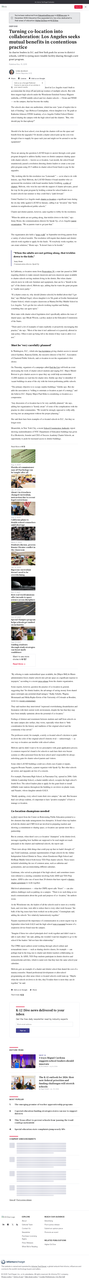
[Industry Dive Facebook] (8, 1224)
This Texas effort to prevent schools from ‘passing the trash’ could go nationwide (44, 1121)
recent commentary (27, 700)
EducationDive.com (46, 15)
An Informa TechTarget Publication (44, 2)
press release (43, 681)
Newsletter (26, 1232)
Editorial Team (27, 1224)
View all (12, 1200)
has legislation (45, 351)
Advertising (48, 1221)
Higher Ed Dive (41, 20)
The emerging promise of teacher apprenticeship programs (44, 1104)
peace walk (40, 234)
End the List (55, 367)
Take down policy (31, 1277)
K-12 (22, 995)
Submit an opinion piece (53, 1228)
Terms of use (18, 1277)
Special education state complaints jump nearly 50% (40, 1129)
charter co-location (48, 199)
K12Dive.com (62, 15)
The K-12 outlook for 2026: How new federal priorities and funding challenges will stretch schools (56, 1082)
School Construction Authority (57, 428)
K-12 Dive (54, 20)
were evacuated (59, 924)
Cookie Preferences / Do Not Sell (52, 1277)
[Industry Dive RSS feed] (17, 1224)
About (24, 1221)
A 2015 (14, 817)
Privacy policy (6, 1277)
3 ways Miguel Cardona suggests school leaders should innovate (56, 1061)
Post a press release (24, 1200)
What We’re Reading (30, 1246)
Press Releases (27, 1243)
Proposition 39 (48, 271)
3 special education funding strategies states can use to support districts (46, 1112)
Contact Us (26, 1228)
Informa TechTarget (38, 1266)
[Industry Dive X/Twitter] (12, 1224)
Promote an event (51, 1232)
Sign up (23, 1030)
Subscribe (78, 7)
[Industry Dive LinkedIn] (3, 1224)
